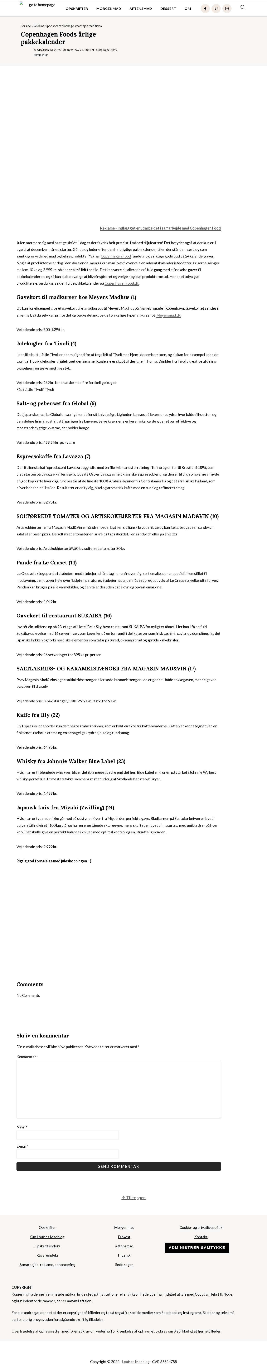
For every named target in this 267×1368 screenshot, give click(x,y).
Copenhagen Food (205, 228)
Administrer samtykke (197, 1248)
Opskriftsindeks (47, 1246)
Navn (21, 1127)
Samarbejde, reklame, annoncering (47, 1264)
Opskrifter (77, 8)
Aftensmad (141, 8)
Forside (26, 26)
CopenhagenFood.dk (122, 283)
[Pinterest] (216, 8)
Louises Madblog (136, 1361)
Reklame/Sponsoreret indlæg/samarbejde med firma (67, 26)
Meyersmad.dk (168, 315)
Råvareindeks (47, 1255)
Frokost (124, 1236)
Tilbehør (124, 1255)
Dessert (168, 8)
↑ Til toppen (133, 1197)
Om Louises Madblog (47, 1236)
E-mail (22, 1146)
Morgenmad (108, 8)
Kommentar (27, 1056)
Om (188, 8)
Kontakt (201, 1236)
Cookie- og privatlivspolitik (200, 1227)
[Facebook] (205, 8)
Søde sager (124, 1264)
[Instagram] (227, 8)
